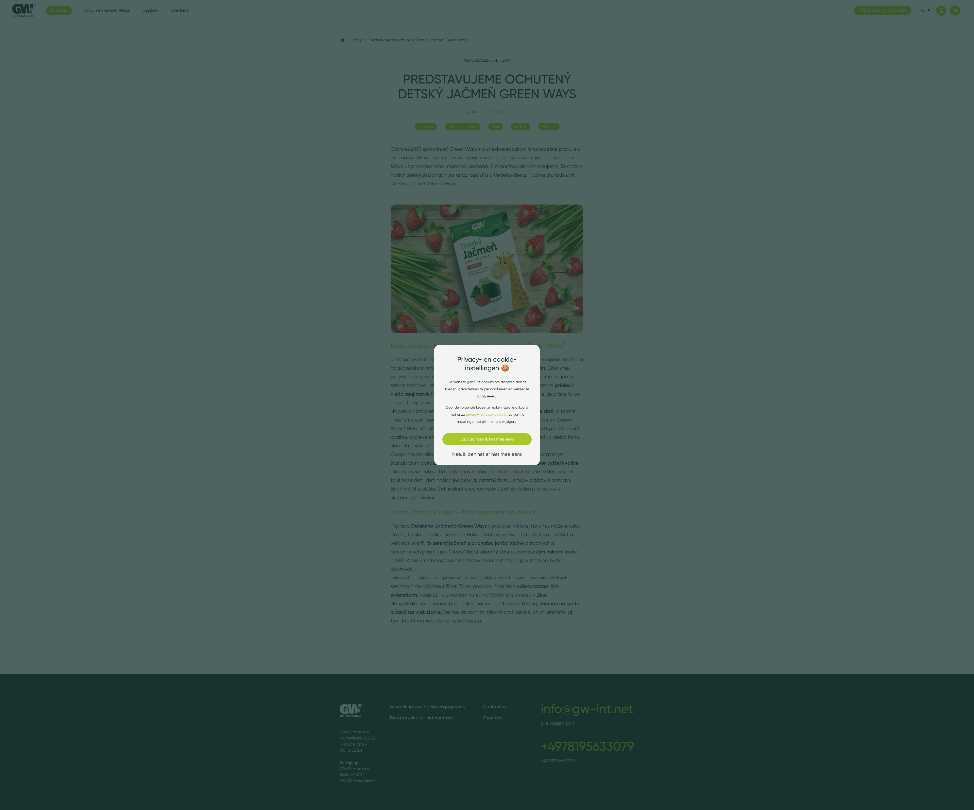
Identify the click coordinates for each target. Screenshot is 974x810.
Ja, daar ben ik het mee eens (487, 439)
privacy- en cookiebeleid (486, 414)
